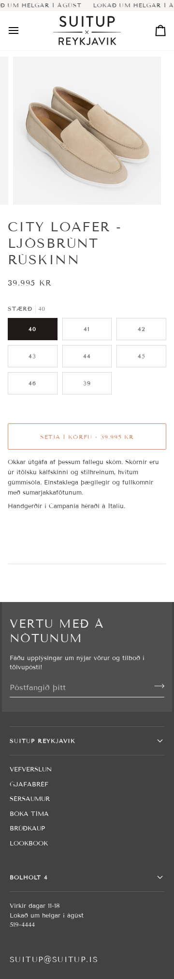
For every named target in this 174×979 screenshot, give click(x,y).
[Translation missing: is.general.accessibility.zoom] (31, 186)
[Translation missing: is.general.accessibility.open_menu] (22, 30)
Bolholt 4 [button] (29, 877)
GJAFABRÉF (29, 784)
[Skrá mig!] (156, 686)
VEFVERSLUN (31, 769)
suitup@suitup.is (54, 959)
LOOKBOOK (29, 843)
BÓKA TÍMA (29, 814)
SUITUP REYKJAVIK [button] (42, 740)
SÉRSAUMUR (30, 799)
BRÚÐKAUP (27, 828)
